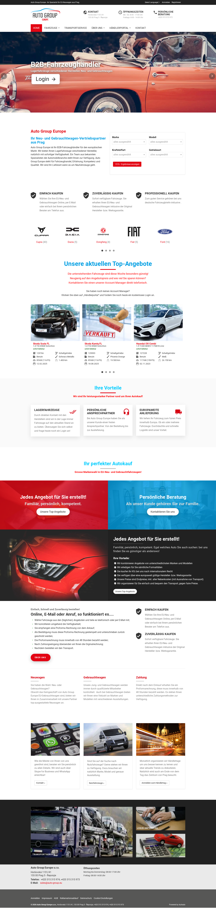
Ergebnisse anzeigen (127, 164)
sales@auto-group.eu (51, 882)
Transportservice (75, 28)
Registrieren (176, 2)
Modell (152, 137)
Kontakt (140, 28)
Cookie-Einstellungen (103, 898)
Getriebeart (155, 150)
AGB (56, 898)
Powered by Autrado (177, 905)
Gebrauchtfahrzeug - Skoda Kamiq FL (55, 336)
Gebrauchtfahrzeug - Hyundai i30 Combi (106, 336)
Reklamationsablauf (69, 898)
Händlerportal (118, 28)
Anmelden (166, 2)
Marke (115, 137)
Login (138, 51)
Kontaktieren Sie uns (163, 511)
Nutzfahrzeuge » (96, 783)
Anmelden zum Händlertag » (154, 783)
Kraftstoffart (118, 150)
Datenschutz (86, 898)
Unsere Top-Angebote (53, 511)
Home (36, 28)
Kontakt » (40, 783)
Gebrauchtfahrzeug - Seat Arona (158, 336)
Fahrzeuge (50, 28)
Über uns (97, 28)
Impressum (47, 898)
